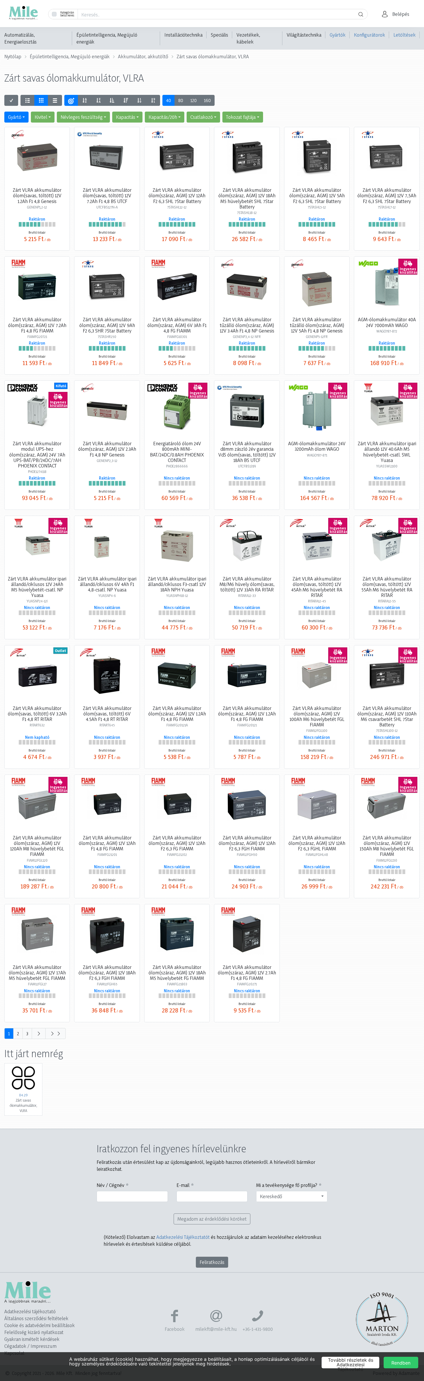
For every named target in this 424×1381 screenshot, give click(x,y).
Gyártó (14, 117)
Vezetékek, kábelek (248, 38)
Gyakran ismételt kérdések (31, 1339)
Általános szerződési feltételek (36, 1318)
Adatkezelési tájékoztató (30, 1311)
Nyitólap (12, 56)
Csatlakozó (201, 117)
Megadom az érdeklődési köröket (212, 1219)
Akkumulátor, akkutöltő (143, 56)
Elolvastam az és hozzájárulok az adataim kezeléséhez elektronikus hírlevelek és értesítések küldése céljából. (212, 1240)
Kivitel (41, 117)
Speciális (219, 35)
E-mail (183, 1185)
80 (180, 100)
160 (207, 100)
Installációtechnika (183, 35)
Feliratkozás (212, 1262)
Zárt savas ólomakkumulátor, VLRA (213, 56)
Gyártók (338, 35)
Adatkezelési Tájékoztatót (183, 1237)
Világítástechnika (304, 35)
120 (193, 100)
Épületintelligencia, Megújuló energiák (106, 38)
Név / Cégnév (110, 1185)
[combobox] (291, 1196)
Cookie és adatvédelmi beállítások (39, 1325)
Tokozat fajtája (241, 117)
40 (168, 100)
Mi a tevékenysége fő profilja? (286, 1185)
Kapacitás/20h (163, 117)
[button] (397, 14)
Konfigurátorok (369, 35)
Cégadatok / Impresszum (30, 1346)
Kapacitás (125, 117)
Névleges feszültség (82, 117)
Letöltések (404, 35)
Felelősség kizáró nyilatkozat (33, 1332)
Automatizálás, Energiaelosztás (20, 38)
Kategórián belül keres (67, 14)
